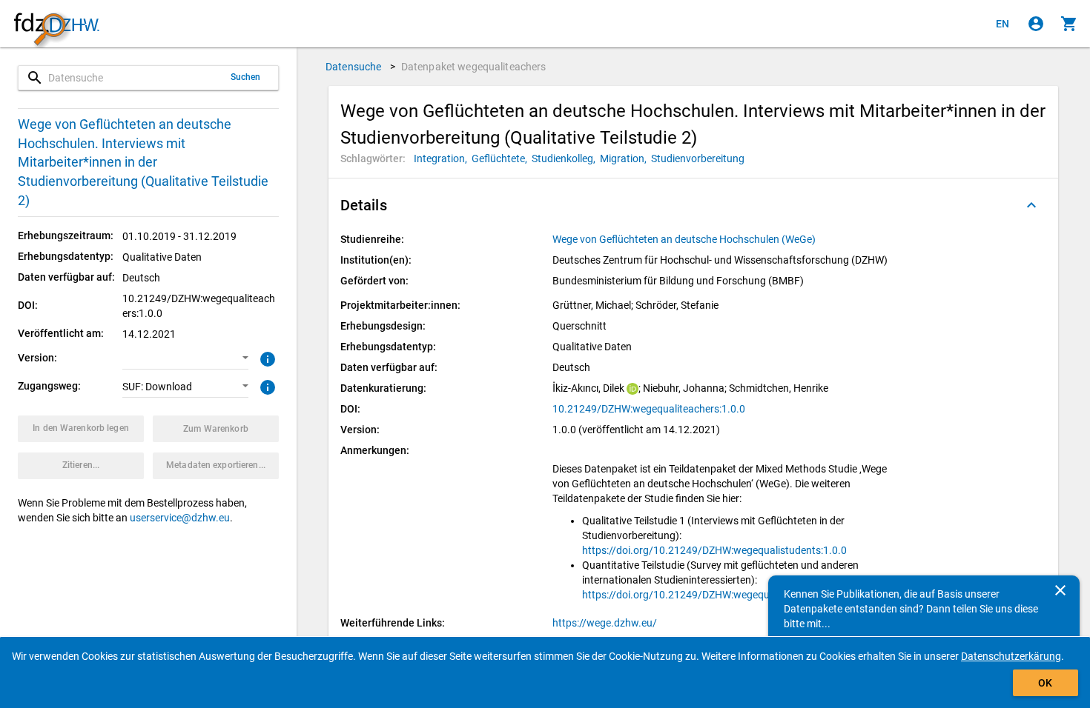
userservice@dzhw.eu (180, 518)
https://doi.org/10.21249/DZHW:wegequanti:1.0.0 (697, 595)
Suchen (246, 77)
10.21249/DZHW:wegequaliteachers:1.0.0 (648, 409)
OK (1045, 683)
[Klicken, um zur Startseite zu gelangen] (56, 24)
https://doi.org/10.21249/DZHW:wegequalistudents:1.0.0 (714, 550)
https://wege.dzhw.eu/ (604, 623)
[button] (185, 358)
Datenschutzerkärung (1011, 656)
